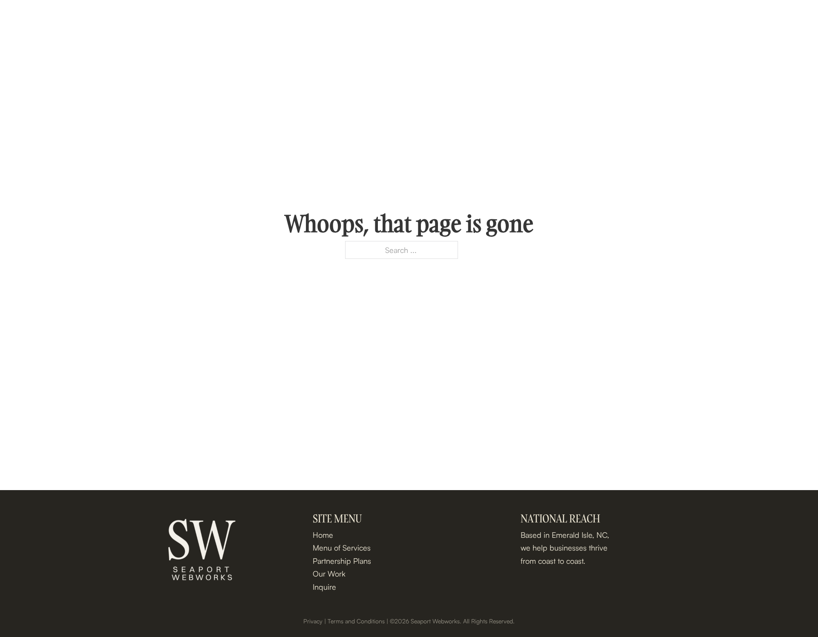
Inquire (778, 17)
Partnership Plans (657, 17)
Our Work (722, 17)
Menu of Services (578, 17)
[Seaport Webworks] (47, 17)
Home (521, 17)
